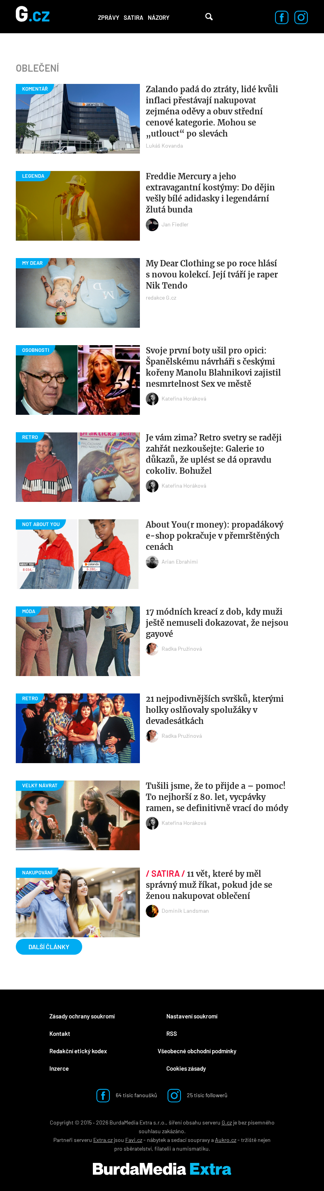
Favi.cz (133, 1139)
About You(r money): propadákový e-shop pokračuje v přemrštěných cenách (214, 536)
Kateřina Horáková (184, 398)
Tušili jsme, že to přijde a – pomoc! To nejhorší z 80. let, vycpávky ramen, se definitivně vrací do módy (217, 797)
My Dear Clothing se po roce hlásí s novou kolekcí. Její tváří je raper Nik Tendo (212, 274)
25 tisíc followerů (207, 1095)
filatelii (162, 1148)
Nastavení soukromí (191, 1016)
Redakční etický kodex (78, 1050)
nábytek (156, 1139)
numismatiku (192, 1148)
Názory (159, 17)
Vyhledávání (209, 17)
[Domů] (32, 16)
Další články (49, 946)
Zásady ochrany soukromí (82, 1016)
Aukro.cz (225, 1139)
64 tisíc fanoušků (136, 1095)
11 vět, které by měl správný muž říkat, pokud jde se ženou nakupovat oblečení (209, 885)
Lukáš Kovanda (164, 145)
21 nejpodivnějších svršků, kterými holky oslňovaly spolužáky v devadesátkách (215, 710)
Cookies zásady (186, 1068)
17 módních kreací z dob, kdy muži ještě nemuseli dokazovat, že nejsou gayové (217, 623)
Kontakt (59, 1033)
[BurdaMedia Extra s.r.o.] (162, 1169)
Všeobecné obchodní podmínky (197, 1050)
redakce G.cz (161, 297)
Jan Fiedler (175, 224)
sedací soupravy (190, 1139)
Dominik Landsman (185, 910)
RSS (171, 1033)
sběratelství (138, 1148)
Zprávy (108, 17)
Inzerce (59, 1068)
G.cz (227, 1122)
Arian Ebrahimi (180, 561)
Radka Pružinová (182, 648)
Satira (133, 17)
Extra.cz (103, 1139)
